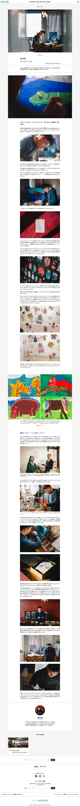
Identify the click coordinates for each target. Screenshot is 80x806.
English (43, 766)
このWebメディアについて (7, 794)
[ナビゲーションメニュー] (78, 1)
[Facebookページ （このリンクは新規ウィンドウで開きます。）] (36, 776)
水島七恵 (30, 61)
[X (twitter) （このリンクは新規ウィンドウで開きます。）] (44, 776)
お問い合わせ (19, 794)
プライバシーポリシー (58, 794)
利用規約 (64, 794)
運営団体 (14, 794)
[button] (37, 425)
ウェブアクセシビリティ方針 (72, 794)
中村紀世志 (24, 61)
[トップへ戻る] (5, 2)
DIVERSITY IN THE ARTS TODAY (40, 2)
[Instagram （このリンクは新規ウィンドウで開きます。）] (40, 776)
